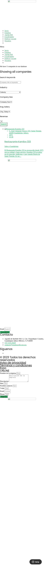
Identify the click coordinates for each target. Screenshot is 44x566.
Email (2, 329)
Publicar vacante (10, 39)
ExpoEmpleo (9, 37)
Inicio (7, 31)
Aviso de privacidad (13, 363)
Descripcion (4, 381)
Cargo (2, 388)
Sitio (2, 383)
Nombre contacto (6, 386)
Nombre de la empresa (8, 373)
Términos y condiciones (16, 365)
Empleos (8, 33)
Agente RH (9, 35)
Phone (2, 394)
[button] (22, 47)
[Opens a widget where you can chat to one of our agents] (35, 562)
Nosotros (8, 41)
